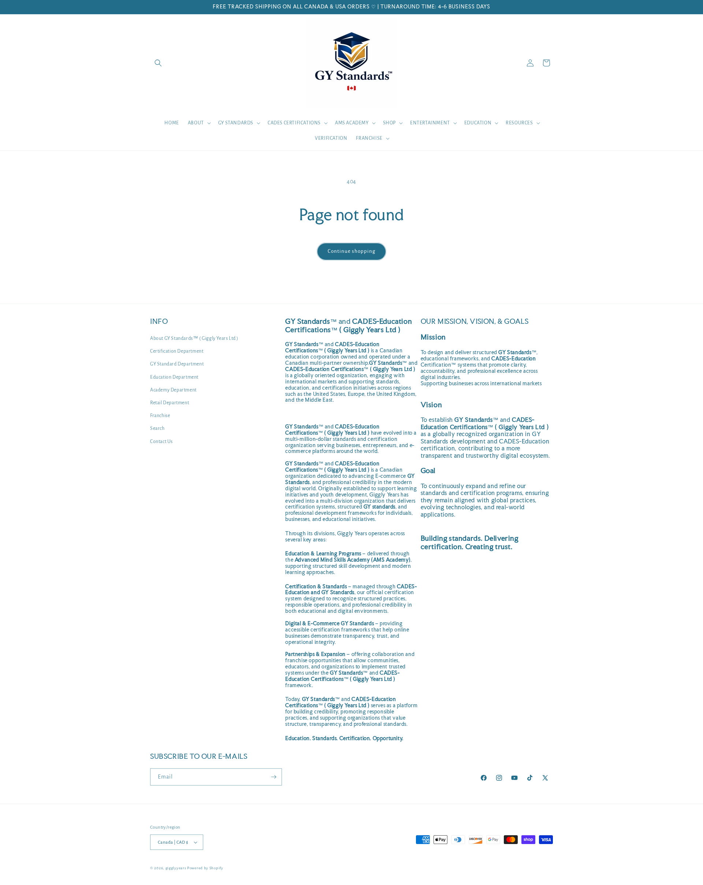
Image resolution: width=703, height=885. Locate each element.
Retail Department (169, 402)
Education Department (174, 377)
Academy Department (173, 390)
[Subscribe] (273, 776)
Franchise (160, 415)
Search (157, 428)
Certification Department (176, 351)
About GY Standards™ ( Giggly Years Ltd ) (194, 338)
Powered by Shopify (205, 868)
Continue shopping (351, 251)
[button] (158, 63)
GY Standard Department (177, 364)
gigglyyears (175, 868)
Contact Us (161, 441)
